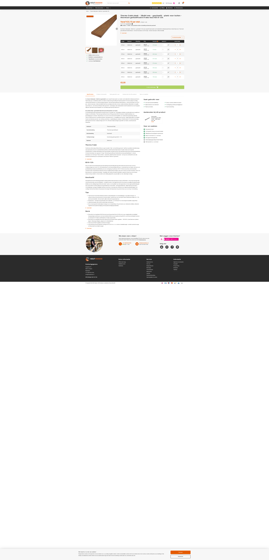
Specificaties (90, 94)
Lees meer (124, 33)
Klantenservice (179, 8)
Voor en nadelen (144, 94)
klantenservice (142, 240)
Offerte (163, 8)
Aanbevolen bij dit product (130, 94)
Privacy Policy (176, 266)
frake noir (90, 100)
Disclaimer (175, 267)
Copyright (175, 264)
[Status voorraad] (157, 41)
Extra (107, 8)
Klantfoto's (170, 8)
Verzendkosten (150, 269)
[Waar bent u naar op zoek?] (129, 3)
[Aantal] (177, 44)
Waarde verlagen (175, 45)
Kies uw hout (89, 8)
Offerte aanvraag (122, 262)
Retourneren (149, 271)
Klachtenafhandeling (151, 275)
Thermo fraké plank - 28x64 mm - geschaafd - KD (99, 11)
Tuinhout (175, 269)
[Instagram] (166, 247)
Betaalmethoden (150, 266)
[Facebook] (172, 247)
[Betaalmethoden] (162, 283)
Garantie (148, 273)
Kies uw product (99, 8)
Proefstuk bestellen (176, 37)
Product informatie (102, 94)
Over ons (148, 264)
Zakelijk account (122, 264)
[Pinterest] (177, 247)
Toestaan (180, 552)
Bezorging (149, 267)
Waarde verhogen (180, 45)
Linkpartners (176, 271)
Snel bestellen (155, 8)
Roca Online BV (112, 283)
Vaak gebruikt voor (115, 94)
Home (87, 11)
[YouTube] (161, 247)
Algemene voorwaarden (178, 262)
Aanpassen (180, 556)
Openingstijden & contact (152, 277)
